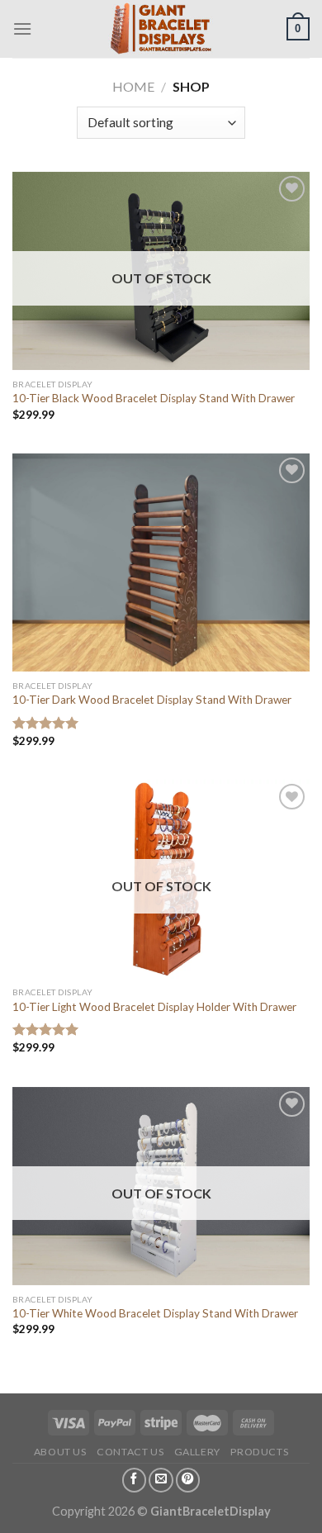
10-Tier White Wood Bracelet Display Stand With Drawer (155, 1313)
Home (133, 86)
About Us (60, 1451)
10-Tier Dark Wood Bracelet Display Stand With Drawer (151, 699)
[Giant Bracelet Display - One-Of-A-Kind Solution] (159, 29)
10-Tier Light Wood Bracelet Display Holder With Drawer (154, 1006)
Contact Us (130, 1451)
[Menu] (22, 28)
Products (259, 1451)
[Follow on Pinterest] (188, 1480)
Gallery (197, 1451)
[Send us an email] (161, 1480)
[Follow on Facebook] (134, 1480)
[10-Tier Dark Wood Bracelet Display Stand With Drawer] (161, 562)
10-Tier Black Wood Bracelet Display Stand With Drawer (153, 398)
